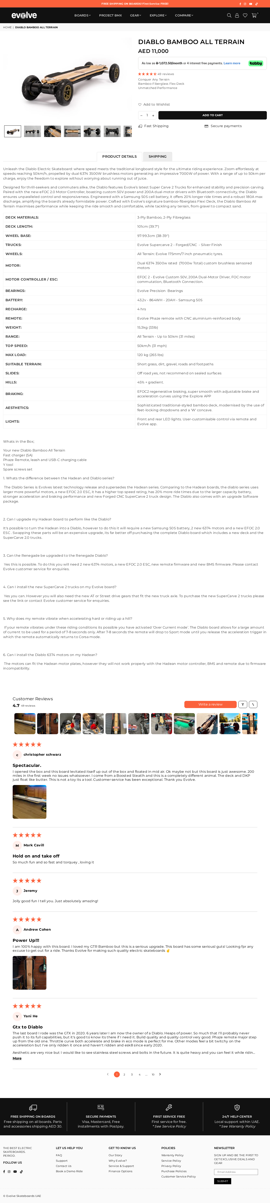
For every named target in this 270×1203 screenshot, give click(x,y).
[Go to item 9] (207, 723)
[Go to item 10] (229, 723)
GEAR (134, 15)
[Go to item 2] (47, 723)
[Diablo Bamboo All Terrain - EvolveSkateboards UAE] (12, 131)
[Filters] (242, 704)
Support (62, 1160)
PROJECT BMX (110, 15)
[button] (254, 15)
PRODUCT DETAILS (119, 157)
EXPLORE (157, 15)
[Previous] (9, 80)
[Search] (229, 15)
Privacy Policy (171, 1166)
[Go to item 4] (93, 723)
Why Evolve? (118, 1160)
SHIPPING (158, 157)
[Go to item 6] (138, 723)
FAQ (59, 1155)
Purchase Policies (173, 1171)
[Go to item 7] (161, 723)
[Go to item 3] (70, 723)
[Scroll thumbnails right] (252, 723)
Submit (222, 1181)
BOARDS (81, 15)
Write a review (210, 704)
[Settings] (237, 15)
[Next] (126, 80)
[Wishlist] (245, 15)
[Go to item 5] (116, 723)
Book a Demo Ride (69, 1171)
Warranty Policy (172, 1155)
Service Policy (171, 1160)
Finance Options (120, 1171)
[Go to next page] (161, 1074)
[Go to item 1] (24, 723)
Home (7, 27)
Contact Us (63, 1166)
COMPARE (183, 15)
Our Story (115, 1155)
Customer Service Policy (178, 1176)
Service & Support (121, 1166)
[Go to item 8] (184, 723)
